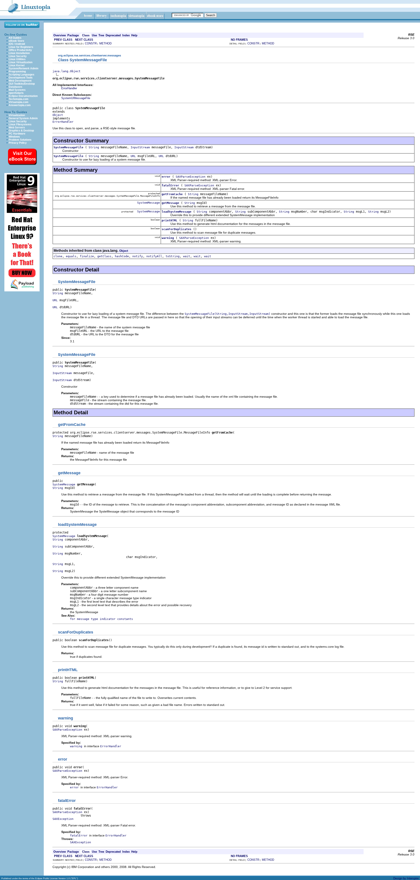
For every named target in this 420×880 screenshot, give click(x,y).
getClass (104, 256)
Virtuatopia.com (18, 102)
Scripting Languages (21, 74)
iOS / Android (17, 43)
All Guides (15, 37)
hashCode (122, 256)
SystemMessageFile (68, 147)
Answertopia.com (20, 105)
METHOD (105, 43)
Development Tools (21, 77)
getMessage (170, 203)
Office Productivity (20, 50)
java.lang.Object (66, 71)
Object (57, 115)
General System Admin (23, 118)
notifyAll (154, 256)
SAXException (63, 819)
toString (173, 256)
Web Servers (17, 127)
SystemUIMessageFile (75, 98)
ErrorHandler (69, 88)
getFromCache (172, 194)
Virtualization (17, 115)
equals (71, 256)
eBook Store (16, 40)
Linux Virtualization (20, 62)
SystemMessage (148, 202)
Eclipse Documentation (23, 96)
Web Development (20, 80)
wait (186, 256)
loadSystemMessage (176, 211)
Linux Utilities (17, 59)
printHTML (169, 220)
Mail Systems (17, 89)
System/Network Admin (23, 68)
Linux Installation (19, 53)
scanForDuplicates (176, 229)
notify (137, 256)
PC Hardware (17, 133)
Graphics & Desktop (21, 130)
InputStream (140, 147)
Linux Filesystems (20, 124)
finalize (87, 256)
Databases (15, 86)
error (166, 176)
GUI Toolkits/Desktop (22, 83)
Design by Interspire (406, 878)
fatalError (170, 185)
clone (58, 256)
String (94, 147)
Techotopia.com (18, 99)
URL (133, 156)
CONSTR (91, 43)
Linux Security (18, 56)
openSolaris (16, 92)
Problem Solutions (20, 139)
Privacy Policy (18, 142)
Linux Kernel (16, 65)
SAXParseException (190, 176)
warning (168, 238)
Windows (14, 136)
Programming (17, 71)
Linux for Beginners (21, 47)
